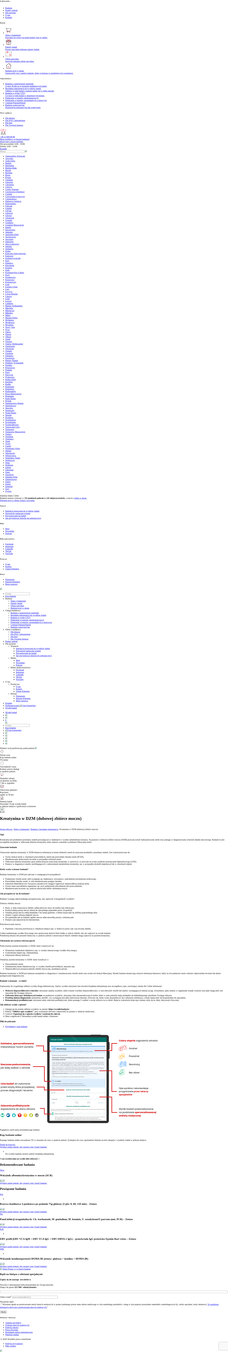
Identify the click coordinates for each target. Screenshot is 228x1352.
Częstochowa (10, 199)
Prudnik (8, 370)
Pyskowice (9, 377)
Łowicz (8, 301)
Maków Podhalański (13, 306)
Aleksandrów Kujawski (15, 156)
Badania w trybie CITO (20, 618)
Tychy (8, 444)
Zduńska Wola (11, 477)
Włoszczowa (10, 455)
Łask (7, 284)
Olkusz (8, 337)
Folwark (8, 206)
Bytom (8, 177)
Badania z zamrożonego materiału (25, 613)
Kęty (7, 261)
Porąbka (8, 365)
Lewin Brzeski (11, 294)
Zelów (8, 482)
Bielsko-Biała (11, 168)
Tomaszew (9, 429)
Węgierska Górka (12, 448)
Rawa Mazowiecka (13, 394)
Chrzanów (9, 185)
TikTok (19, 677)
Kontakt (8, 17)
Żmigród (9, 486)
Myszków (9, 325)
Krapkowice (10, 277)
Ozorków (9, 353)
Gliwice (8, 215)
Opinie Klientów (23, 691)
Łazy (7, 289)
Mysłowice (10, 322)
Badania (8, 8)
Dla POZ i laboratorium (20, 634)
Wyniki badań (11, 708)
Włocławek (10, 453)
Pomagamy (20, 696)
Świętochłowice (12, 425)
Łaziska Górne (11, 287)
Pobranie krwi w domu (9, 500)
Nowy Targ (10, 327)
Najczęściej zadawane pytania (28, 651)
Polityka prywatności (14, 1343)
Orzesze (8, 341)
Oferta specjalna (17, 606)
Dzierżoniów (10, 204)
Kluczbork (9, 265)
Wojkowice (10, 460)
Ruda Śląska (10, 398)
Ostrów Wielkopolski (14, 344)
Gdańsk (8, 208)
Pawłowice (10, 358)
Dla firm (14, 637)
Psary (7, 372)
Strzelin (8, 415)
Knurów (8, 268)
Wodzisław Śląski (12, 458)
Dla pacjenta (10, 13)
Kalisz (8, 251)
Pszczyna (9, 375)
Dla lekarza (15, 632)
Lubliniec (9, 303)
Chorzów (9, 182)
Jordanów (9, 249)
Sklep (5, 1269)
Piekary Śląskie (11, 360)
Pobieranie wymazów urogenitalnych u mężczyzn (31, 622)
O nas (7, 15)
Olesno (8, 334)
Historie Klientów (23, 698)
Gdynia (8, 211)
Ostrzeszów (10, 346)
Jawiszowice (10, 237)
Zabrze (8, 467)
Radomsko (9, 387)
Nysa (7, 330)
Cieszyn (8, 187)
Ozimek (8, 351)
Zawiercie (9, 475)
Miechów (9, 308)
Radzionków (10, 391)
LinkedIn (19, 675)
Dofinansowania (12, 705)
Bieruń (8, 170)
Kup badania (10, 596)
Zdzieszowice (11, 479)
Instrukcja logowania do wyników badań (33, 648)
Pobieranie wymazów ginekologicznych (27, 620)
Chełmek (9, 180)
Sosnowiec (9, 410)
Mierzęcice (9, 311)
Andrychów (10, 161)
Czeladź (8, 194)
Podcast (19, 665)
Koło (7, 270)
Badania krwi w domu (20, 608)
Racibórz (9, 382)
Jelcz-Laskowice (12, 244)
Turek (7, 441)
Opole (7, 339)
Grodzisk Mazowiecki (14, 225)
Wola (7, 463)
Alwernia (9, 158)
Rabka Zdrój (10, 379)
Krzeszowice (10, 282)
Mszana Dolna (11, 318)
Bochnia (8, 173)
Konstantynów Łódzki (14, 272)
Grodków (9, 223)
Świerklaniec (10, 422)
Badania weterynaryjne (20, 627)
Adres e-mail (6, 1297)
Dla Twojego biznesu (19, 639)
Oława (8, 332)
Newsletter (20, 663)
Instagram (20, 672)
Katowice (9, 256)
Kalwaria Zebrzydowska (15, 253)
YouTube (19, 679)
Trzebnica (9, 439)
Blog (18, 660)
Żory (7, 489)
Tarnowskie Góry (12, 427)
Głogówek (9, 218)
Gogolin (8, 220)
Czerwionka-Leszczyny (15, 196)
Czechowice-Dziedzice (15, 192)
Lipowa (8, 296)
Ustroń (8, 446)
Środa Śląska (10, 413)
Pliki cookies (10, 1346)
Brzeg (7, 175)
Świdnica (9, 417)
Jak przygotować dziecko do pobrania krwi (34, 656)
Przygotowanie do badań (26, 653)
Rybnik (8, 401)
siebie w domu (80, 498)
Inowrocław (10, 230)
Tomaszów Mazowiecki (15, 432)
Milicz (8, 315)
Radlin (8, 384)
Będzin (8, 163)
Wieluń (8, 451)
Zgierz (8, 484)
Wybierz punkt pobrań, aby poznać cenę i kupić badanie (23, 1147)
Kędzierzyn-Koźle (13, 258)
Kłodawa (9, 263)
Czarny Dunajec (12, 189)
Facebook (20, 670)
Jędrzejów (9, 242)
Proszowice (10, 368)
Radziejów (9, 389)
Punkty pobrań (11, 10)
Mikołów (9, 313)
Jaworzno (9, 239)
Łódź (7, 299)
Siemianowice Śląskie (14, 403)
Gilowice (9, 213)
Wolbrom (9, 465)
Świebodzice (10, 420)
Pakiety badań (16, 603)
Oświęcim (9, 349)
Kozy (7, 275)
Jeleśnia (8, 246)
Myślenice (9, 320)
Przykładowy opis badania (16, 1026)
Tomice (8, 434)
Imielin (8, 227)
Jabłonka (9, 232)
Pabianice (9, 356)
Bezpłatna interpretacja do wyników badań (28, 615)
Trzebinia (9, 436)
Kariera (19, 689)
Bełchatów (9, 166)
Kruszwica (9, 280)
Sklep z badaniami (18, 601)
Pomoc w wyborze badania (19, 1269)
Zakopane (9, 470)
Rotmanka (9, 396)
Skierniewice (10, 406)
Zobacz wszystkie (27, 500)
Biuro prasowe (22, 701)
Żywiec (8, 491)
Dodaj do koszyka (7, 1145)
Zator (7, 472)
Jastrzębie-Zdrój (12, 234)
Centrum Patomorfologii (21, 625)
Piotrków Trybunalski (14, 363)
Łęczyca (8, 291)
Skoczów (9, 408)
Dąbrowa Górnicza (13, 201)
